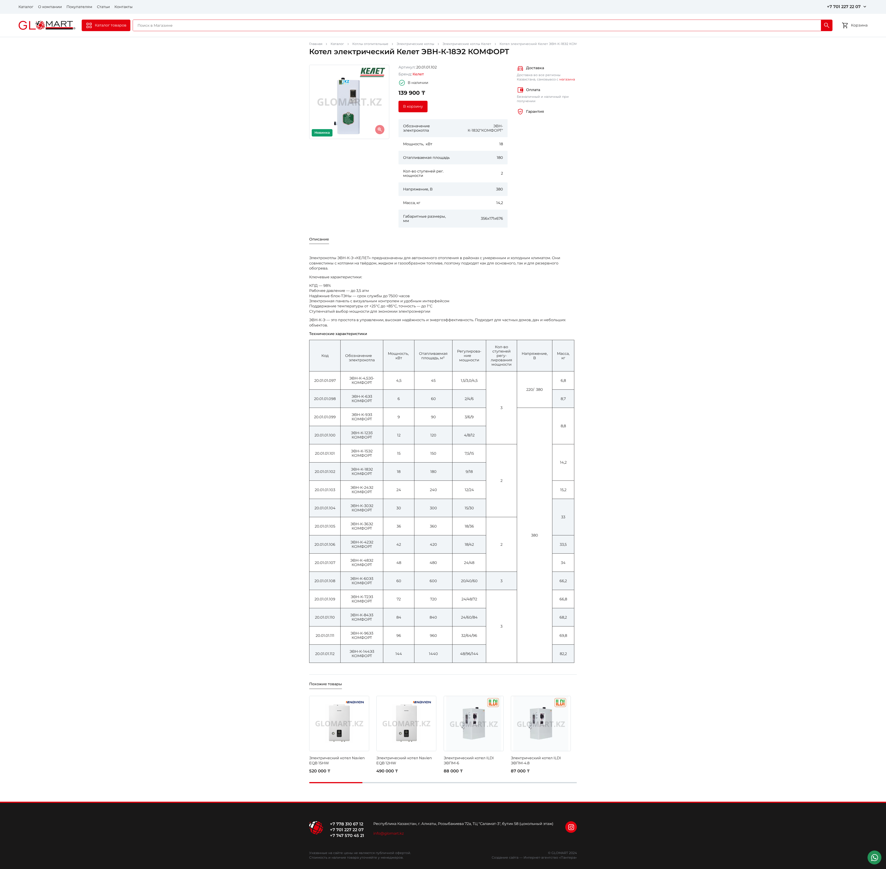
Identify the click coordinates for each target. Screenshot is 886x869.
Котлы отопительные (370, 44)
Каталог (25, 7)
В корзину (413, 106)
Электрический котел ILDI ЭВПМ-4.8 (536, 760)
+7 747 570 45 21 (347, 835)
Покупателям (79, 7)
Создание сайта (505, 857)
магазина (567, 79)
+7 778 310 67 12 (346, 824)
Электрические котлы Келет (467, 44)
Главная (315, 44)
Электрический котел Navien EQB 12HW (404, 760)
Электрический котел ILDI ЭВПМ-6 (469, 760)
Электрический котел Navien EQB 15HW (337, 760)
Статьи (103, 7)
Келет (418, 74)
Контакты (123, 7)
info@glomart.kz (388, 833)
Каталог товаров (110, 25)
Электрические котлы (415, 44)
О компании (50, 7)
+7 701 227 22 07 (844, 6)
